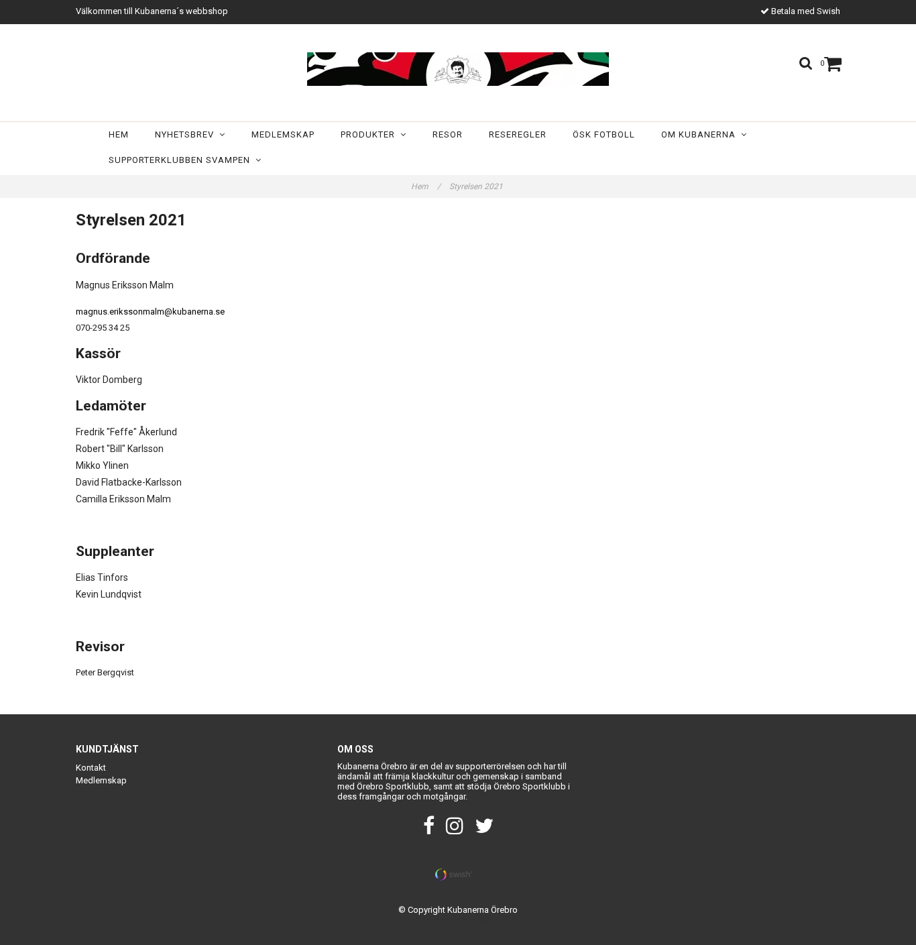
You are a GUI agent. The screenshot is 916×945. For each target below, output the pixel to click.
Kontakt (91, 768)
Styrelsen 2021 (477, 186)
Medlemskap (282, 134)
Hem (119, 134)
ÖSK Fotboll (604, 134)
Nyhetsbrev (187, 134)
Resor (448, 134)
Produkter (370, 134)
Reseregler (518, 134)
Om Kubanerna (701, 134)
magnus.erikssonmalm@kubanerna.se (150, 312)
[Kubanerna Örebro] (458, 69)
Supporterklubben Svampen (182, 160)
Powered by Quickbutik (458, 920)
